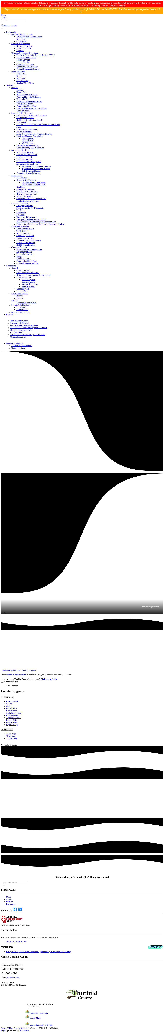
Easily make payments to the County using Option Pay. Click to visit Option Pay (38, 952)
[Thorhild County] (9, 25)
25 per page (11, 734)
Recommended (12, 701)
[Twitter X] (5, 23)
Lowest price (11, 708)
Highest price (11, 711)
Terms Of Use (6, 1028)
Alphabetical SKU (13, 718)
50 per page (11, 736)
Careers (9, 899)
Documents (10, 904)
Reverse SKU (11, 720)
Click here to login (49, 679)
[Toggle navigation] (2, 28)
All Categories (12, 686)
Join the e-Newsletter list (16, 942)
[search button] (4, 885)
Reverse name (12, 715)
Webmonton (24, 1030)
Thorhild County (13, 977)
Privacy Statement (21, 1028)
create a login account (16, 675)
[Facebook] (2, 23)
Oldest (8, 706)
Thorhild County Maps (38, 1013)
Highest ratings (7, 697)
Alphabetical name (13, 713)
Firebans (9, 902)
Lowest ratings (12, 722)
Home (3, 15)
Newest (9, 704)
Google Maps (34, 1018)
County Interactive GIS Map (41, 1025)
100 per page (7, 729)
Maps (8, 897)
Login (4, 17)
